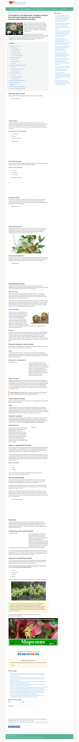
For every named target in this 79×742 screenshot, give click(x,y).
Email (23, 701)
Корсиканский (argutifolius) (17, 55)
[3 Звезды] (22, 662)
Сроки (13, 67)
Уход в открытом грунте (15, 72)
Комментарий (11, 705)
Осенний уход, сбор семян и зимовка (18, 86)
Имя (9, 701)
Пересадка (12, 84)
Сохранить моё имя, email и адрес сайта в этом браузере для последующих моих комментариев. (28, 722)
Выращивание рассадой (15, 57)
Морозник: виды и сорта (15, 46)
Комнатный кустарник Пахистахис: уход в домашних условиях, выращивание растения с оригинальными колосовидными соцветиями (62, 61)
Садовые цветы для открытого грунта (41, 9)
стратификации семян (13, 319)
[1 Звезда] (12, 662)
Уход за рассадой (15, 61)
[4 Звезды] (27, 662)
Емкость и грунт (15, 59)
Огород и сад (54, 9)
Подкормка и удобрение (17, 76)
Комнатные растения (13, 9)
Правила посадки (15, 70)
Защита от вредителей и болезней (17, 80)
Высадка (14, 63)
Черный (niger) (15, 48)
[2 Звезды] (17, 662)
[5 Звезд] (32, 662)
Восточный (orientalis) (16, 50)
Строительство (63, 9)
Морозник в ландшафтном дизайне (17, 88)
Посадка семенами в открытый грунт (18, 65)
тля (12, 465)
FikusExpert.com (13, 735)
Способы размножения (15, 82)
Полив (13, 74)
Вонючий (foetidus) (16, 51)
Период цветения (15, 78)
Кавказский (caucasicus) (17, 53)
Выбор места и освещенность (18, 69)
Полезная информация (25, 9)
